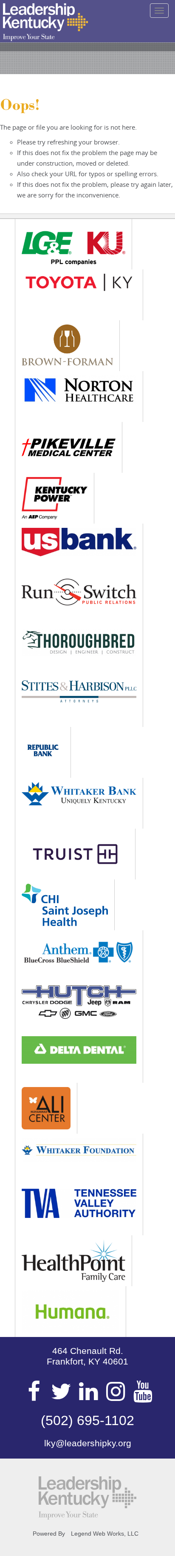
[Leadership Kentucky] (45, 22)
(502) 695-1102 (87, 1420)
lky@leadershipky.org (87, 1443)
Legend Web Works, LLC (104, 1533)
